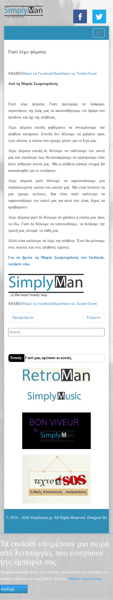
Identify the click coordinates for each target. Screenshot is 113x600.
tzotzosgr (57, 524)
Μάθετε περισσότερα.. (86, 579)
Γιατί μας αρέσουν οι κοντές (48, 358)
